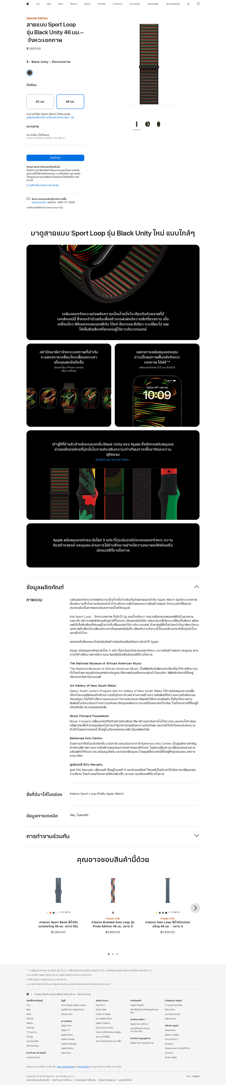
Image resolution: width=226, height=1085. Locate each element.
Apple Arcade (68, 1039)
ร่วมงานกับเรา (171, 1039)
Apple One (66, 1025)
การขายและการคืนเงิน (85, 1080)
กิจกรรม (169, 1052)
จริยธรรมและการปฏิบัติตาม (177, 1048)
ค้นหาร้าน (100, 1005)
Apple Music (67, 1034)
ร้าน (28, 1005)
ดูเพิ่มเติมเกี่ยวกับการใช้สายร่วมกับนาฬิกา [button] (48, 117)
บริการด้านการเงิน (104, 1027)
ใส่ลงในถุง (55, 158)
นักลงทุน (169, 1043)
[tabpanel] (149, 67)
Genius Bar (101, 1009)
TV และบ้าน (31, 1032)
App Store (66, 1052)
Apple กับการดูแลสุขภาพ (142, 1043)
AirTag (29, 1036)
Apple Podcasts (68, 1043)
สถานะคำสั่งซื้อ (103, 1036)
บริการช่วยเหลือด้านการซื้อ (108, 1041)
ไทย (188, 1076)
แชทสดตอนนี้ (39, 202)
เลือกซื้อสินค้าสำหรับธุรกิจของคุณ (144, 1011)
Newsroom (170, 1030)
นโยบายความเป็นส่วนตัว (37, 1080)
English (196, 1076)
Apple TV (65, 1030)
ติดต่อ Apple (171, 1057)
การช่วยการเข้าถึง (173, 1005)
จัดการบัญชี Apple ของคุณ (73, 1005)
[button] (188, 4)
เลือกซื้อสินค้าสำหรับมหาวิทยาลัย (140, 1030)
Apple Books (67, 1048)
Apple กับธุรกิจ (137, 1005)
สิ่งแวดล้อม (170, 1009)
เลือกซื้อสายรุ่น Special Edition (112, 460)
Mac (28, 1009)
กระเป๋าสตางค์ (33, 1057)
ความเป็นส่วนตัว (172, 1014)
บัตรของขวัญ (32, 1045)
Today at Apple (103, 1014)
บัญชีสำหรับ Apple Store (72, 1009)
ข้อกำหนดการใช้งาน (62, 1080)
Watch (29, 1023)
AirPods (30, 1027)
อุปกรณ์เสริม (32, 1041)
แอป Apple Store (104, 1018)
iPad (28, 1014)
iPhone (29, 1018)
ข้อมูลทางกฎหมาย (107, 1080)
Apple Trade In (103, 1023)
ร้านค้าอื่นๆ (84, 1066)
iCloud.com (66, 1014)
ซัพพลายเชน (170, 1018)
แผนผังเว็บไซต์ (125, 1080)
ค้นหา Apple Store (66, 1066)
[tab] (137, 124)
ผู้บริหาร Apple (172, 1034)
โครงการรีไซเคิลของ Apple (108, 1032)
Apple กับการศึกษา (139, 1024)
